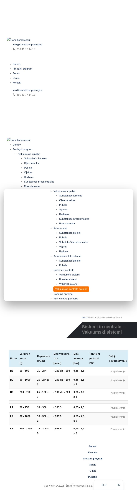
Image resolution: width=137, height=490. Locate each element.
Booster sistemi (68, 279)
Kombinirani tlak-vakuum (67, 256)
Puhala (63, 205)
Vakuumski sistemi (69, 274)
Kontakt (17, 82)
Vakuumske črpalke (64, 191)
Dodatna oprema (63, 293)
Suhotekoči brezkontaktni (73, 242)
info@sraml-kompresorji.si (27, 44)
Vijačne (63, 209)
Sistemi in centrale (64, 270)
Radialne (64, 214)
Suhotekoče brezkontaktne (74, 219)
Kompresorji (60, 228)
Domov (17, 64)
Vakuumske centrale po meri (71, 288)
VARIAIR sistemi (68, 283)
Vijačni (63, 246)
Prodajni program (22, 68)
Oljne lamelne (67, 200)
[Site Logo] (35, 18)
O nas (16, 78)
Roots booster (67, 223)
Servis (16, 73)
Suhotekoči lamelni (69, 233)
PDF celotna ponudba (66, 298)
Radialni (63, 251)
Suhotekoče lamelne (70, 195)
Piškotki (92, 477)
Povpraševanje (117, 371)
